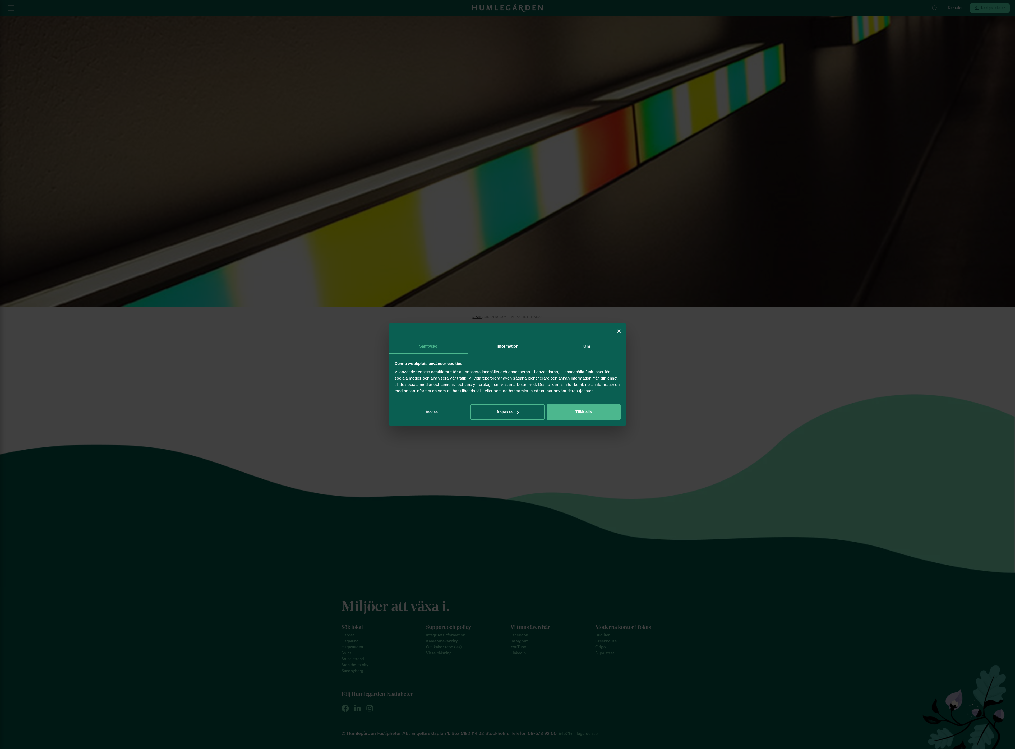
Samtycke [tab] (428, 346)
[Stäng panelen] (619, 331)
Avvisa (432, 412)
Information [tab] (507, 346)
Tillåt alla (583, 412)
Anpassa (504, 412)
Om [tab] (586, 346)
